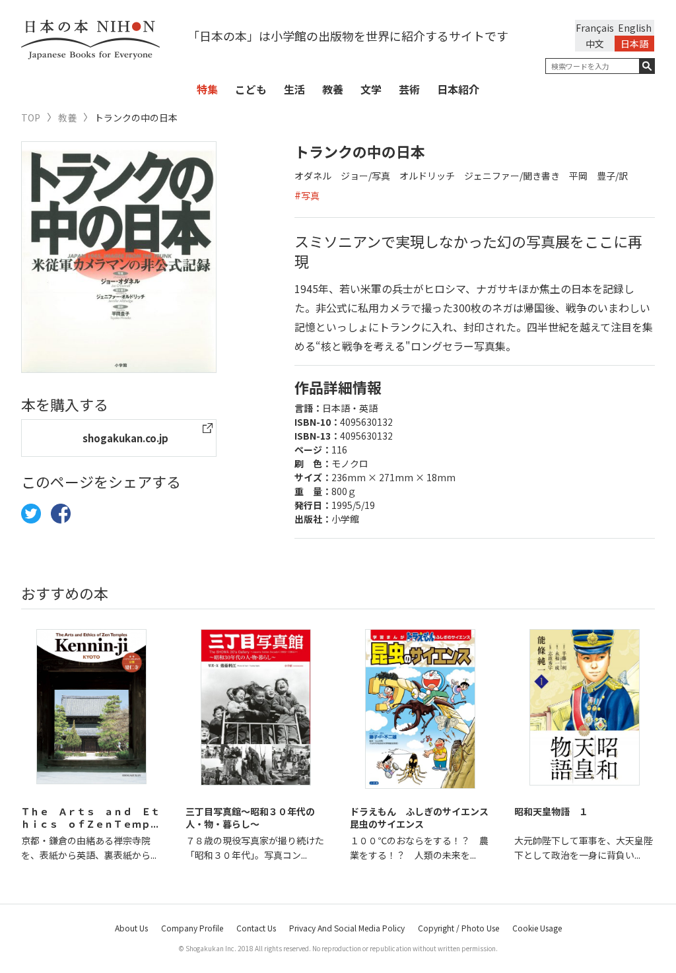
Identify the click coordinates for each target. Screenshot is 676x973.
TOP (30, 117)
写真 (310, 195)
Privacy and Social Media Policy (347, 927)
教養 (332, 89)
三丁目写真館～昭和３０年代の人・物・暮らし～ (250, 818)
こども (251, 89)
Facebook (61, 513)
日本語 (634, 43)
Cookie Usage (537, 927)
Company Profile (192, 927)
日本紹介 (458, 89)
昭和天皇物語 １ (551, 811)
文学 (371, 89)
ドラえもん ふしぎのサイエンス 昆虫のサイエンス (424, 818)
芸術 (409, 89)
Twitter (31, 513)
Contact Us (256, 927)
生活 (294, 89)
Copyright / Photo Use (458, 927)
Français (595, 27)
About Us (131, 927)
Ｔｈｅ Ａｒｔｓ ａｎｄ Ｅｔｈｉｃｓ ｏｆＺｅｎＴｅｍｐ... (90, 818)
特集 (207, 89)
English (635, 27)
